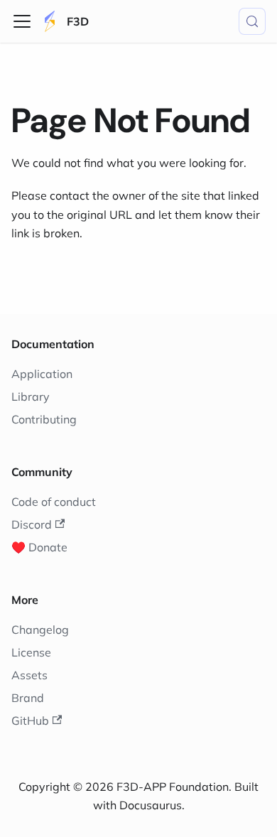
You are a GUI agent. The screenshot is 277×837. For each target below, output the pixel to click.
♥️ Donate (39, 547)
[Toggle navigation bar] (22, 21)
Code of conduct (53, 502)
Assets (29, 675)
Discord (31, 524)
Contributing (44, 419)
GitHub (30, 720)
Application (41, 374)
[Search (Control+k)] (252, 21)
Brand (27, 698)
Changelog (40, 629)
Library (30, 396)
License (31, 652)
